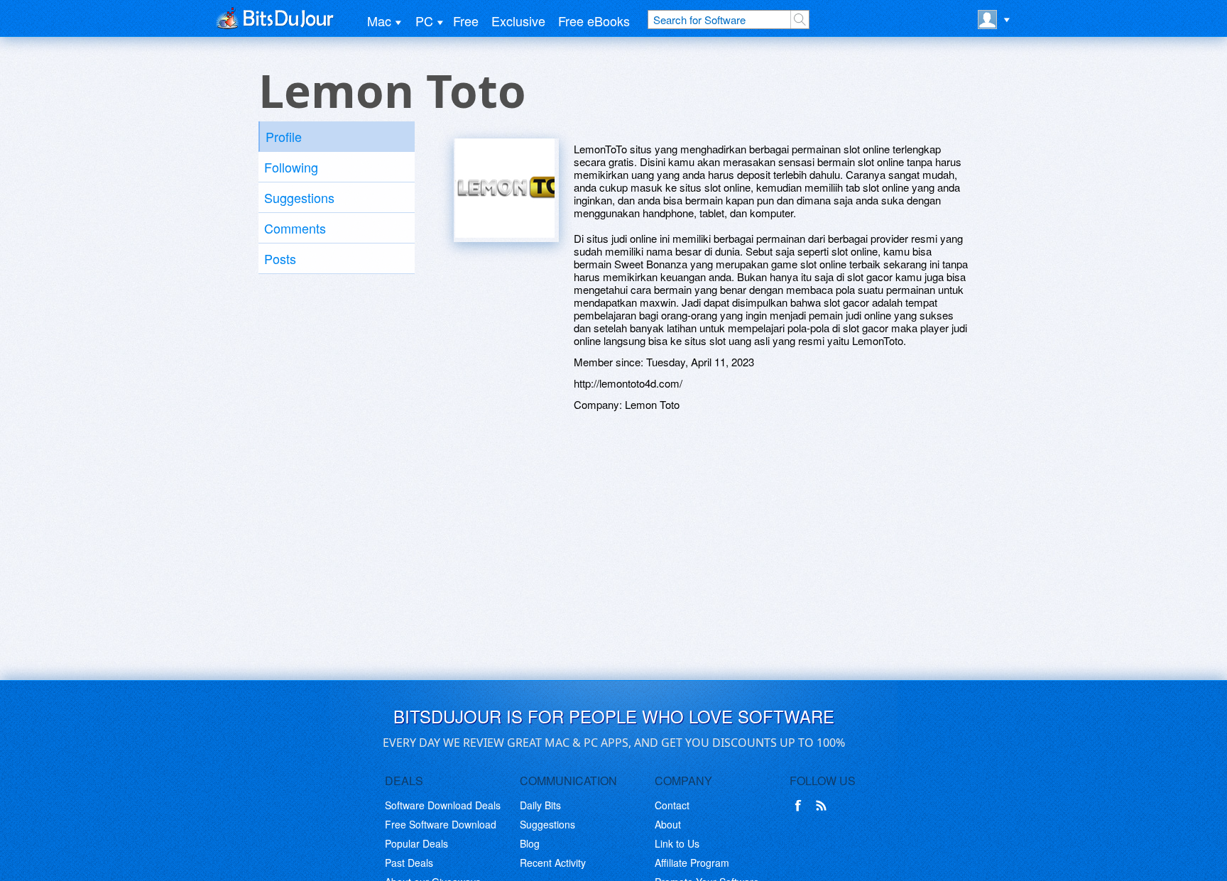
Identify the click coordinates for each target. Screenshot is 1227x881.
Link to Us (677, 843)
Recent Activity (553, 862)
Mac (379, 20)
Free (466, 20)
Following (291, 167)
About (668, 824)
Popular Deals (416, 843)
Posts (280, 258)
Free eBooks (594, 20)
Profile (284, 136)
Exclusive (518, 20)
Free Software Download (440, 824)
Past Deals (409, 862)
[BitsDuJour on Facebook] (801, 806)
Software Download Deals (443, 805)
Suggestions (299, 197)
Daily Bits (540, 805)
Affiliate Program (692, 862)
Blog (530, 843)
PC (424, 20)
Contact (672, 805)
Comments (295, 228)
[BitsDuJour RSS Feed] (823, 806)
